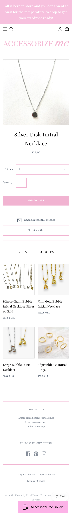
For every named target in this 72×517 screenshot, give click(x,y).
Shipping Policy (26, 474)
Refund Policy (47, 474)
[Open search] (11, 29)
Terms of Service (36, 481)
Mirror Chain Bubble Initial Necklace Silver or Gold (18, 306)
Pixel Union (32, 495)
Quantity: (8, 182)
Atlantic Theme (13, 495)
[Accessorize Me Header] (5, 29)
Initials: (9, 169)
